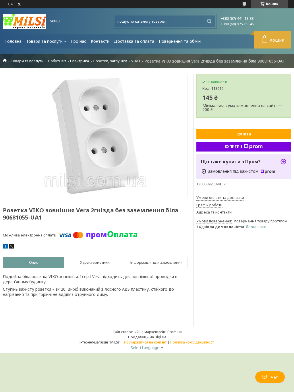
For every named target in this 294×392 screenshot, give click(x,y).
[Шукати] (209, 21)
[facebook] (5, 247)
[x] (11, 247)
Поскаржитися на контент (145, 342)
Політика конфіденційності (192, 342)
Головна (13, 41)
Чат (274, 377)
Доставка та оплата (134, 41)
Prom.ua (174, 331)
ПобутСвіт (57, 61)
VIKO (135, 61)
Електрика (79, 61)
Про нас (78, 41)
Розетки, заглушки (110, 61)
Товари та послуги (44, 41)
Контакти (100, 41)
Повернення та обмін (180, 41)
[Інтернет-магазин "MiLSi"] (24, 21)
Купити (244, 134)
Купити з (234, 146)
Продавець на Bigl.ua (147, 336)
